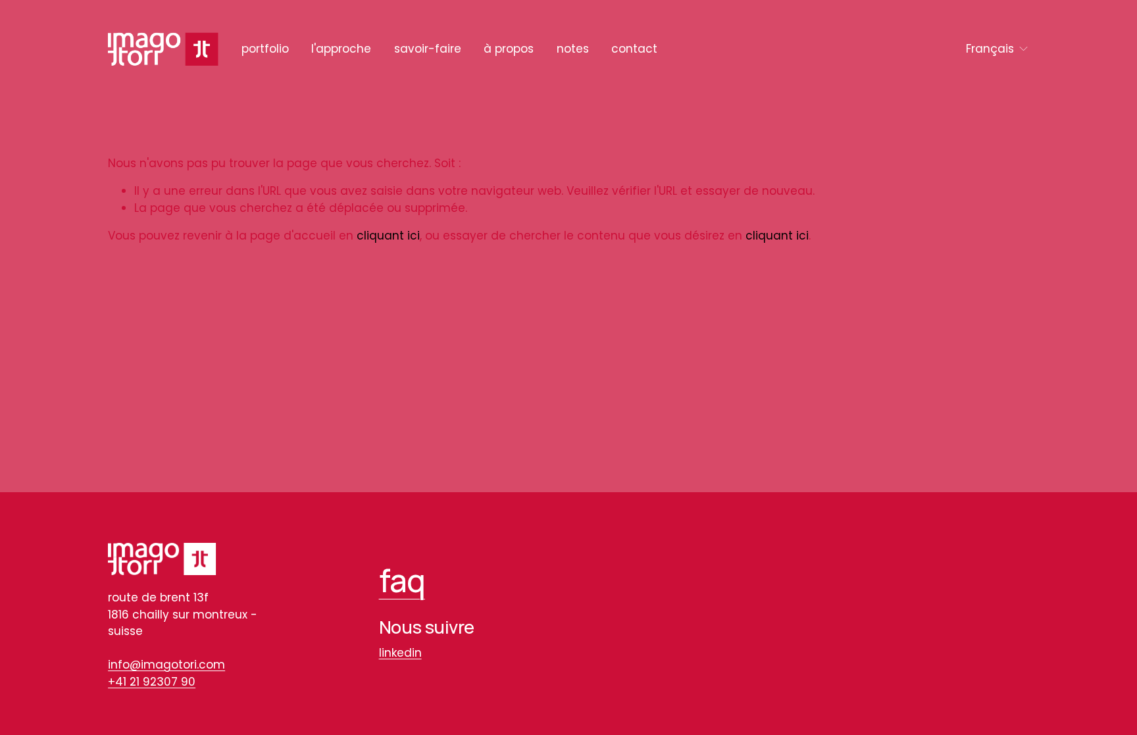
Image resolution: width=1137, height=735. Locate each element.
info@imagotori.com (166, 664)
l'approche (341, 49)
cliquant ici (388, 235)
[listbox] (997, 49)
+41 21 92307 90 (151, 682)
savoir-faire (427, 49)
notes (573, 49)
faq (402, 580)
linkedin (400, 653)
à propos (509, 49)
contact (634, 49)
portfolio (265, 49)
